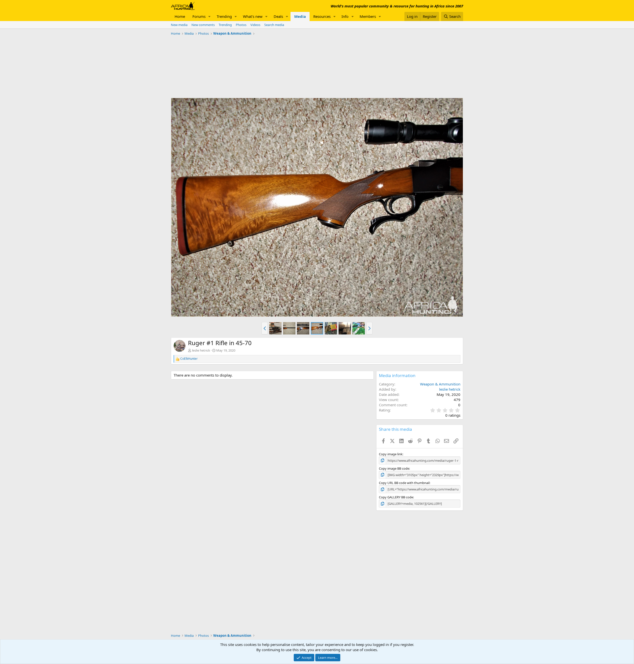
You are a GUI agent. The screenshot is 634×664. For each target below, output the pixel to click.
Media (300, 16)
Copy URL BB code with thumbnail (404, 483)
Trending (224, 16)
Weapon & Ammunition (440, 384)
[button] (209, 16)
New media (179, 25)
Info (345, 16)
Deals (278, 16)
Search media (274, 25)
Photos (241, 25)
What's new (253, 16)
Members (368, 16)
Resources (322, 16)
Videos (255, 25)
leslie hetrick (201, 350)
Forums (199, 16)
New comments (203, 25)
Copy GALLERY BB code (396, 497)
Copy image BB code (394, 468)
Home (180, 16)
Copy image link (390, 454)
